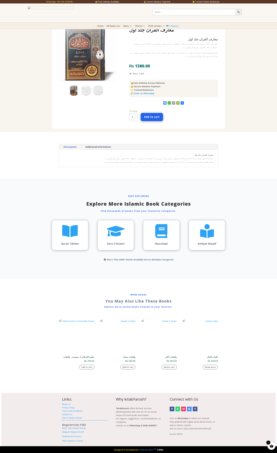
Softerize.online (146, 449)
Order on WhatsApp (144, 93)
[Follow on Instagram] (183, 409)
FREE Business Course (72, 441)
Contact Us (67, 414)
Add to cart (152, 117)
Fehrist (138, 26)
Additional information (98, 146)
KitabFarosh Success (71, 436)
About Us (66, 404)
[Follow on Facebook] (172, 409)
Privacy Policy (68, 407)
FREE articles (155, 26)
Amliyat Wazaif (207, 243)
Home (100, 26)
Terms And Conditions (72, 411)
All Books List (113, 26)
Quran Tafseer (70, 243)
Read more (210, 367)
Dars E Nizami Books (72, 417)
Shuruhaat (161, 243)
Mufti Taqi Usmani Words (74, 428)
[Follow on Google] (189, 409)
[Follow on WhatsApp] (177, 409)
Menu (126, 26)
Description (70, 146)
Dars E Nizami (115, 243)
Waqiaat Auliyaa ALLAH (73, 432)
